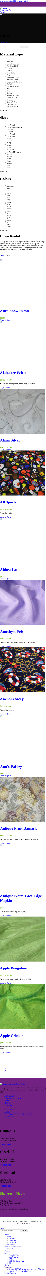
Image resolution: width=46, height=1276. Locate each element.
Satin (8, 91)
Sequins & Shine (13, 95)
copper (9, 195)
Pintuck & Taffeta (13, 86)
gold (8, 218)
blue (8, 213)
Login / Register (10, 1273)
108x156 (10, 130)
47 (5, 1066)
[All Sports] (22, 495)
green (9, 220)
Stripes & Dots (12, 102)
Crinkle (9, 68)
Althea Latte (10, 570)
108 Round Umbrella (14, 127)
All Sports (8, 502)
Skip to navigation (6, 1)
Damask (10, 71)
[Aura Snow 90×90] (22, 304)
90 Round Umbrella (14, 152)
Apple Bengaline (13, 968)
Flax (8, 75)
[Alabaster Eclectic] (22, 365)
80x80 (9, 145)
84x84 (9, 148)
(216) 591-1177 (5, 1165)
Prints (9, 188)
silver (8, 224)
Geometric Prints (13, 77)
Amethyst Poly (12, 631)
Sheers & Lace (12, 98)
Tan (8, 191)
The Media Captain (23, 1223)
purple (9, 206)
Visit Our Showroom (16, 1261)
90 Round (10, 150)
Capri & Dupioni (13, 64)
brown (9, 215)
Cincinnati (12, 1243)
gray (8, 197)
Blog (10, 1263)
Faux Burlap (11, 73)
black (8, 211)
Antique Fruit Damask (18, 828)
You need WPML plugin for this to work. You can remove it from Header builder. (26, 1270)
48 (5, 1068)
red (8, 222)
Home (2, 255)
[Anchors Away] (22, 692)
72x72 (9, 143)
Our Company (14, 1257)
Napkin (9, 161)
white (9, 227)
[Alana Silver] (22, 433)
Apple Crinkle (11, 1036)
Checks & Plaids (12, 66)
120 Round (11, 134)
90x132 (9, 154)
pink (8, 204)
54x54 (9, 139)
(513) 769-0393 (5, 1186)
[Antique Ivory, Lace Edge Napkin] (22, 889)
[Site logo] (8, 12)
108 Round (11, 125)
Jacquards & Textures (14, 82)
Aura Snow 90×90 (14, 311)
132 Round (11, 136)
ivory (8, 200)
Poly (8, 89)
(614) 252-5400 (5, 1144)
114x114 (10, 132)
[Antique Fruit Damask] (22, 821)
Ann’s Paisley (11, 766)
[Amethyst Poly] (22, 624)
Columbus (12, 1239)
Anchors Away (12, 699)
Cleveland (12, 1241)
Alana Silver (10, 440)
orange (9, 202)
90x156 (9, 157)
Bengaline (10, 62)
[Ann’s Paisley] (22, 759)
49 (5, 1070)
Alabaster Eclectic (14, 373)
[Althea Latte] (22, 562)
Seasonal (10, 93)
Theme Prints (11, 104)
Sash (8, 166)
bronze (9, 193)
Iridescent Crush (12, 80)
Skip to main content (20, 1)
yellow (9, 209)
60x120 (9, 141)
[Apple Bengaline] (22, 961)
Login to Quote (5, 320)
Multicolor (10, 186)
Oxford (9, 84)
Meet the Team (14, 1255)
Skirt (8, 168)
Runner (9, 163)
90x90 (9, 159)
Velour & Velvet (12, 107)
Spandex (10, 100)
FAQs (11, 1259)
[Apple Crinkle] (22, 1028)
